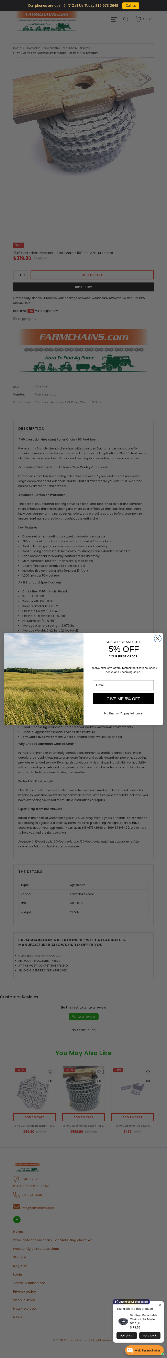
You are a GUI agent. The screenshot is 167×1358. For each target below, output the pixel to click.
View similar (127, 1335)
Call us (131, 5)
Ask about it (150, 1335)
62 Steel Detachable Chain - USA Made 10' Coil (143, 1319)
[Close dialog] (157, 638)
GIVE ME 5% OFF (123, 699)
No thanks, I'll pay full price (123, 713)
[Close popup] (160, 1305)
